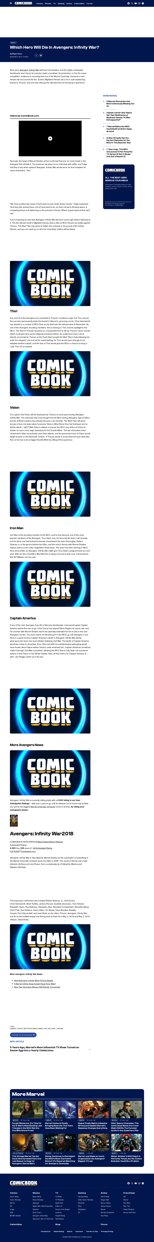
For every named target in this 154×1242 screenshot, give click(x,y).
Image (12, 1209)
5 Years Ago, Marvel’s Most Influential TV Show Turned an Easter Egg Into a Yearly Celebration (44, 1049)
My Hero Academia (107, 1212)
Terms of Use (118, 203)
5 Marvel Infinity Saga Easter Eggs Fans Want (35, 983)
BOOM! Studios (15, 1216)
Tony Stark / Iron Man (55, 1028)
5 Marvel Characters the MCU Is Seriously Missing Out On (120, 103)
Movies (48, 4)
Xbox (80, 1206)
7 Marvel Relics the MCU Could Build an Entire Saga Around (119, 129)
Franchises (129, 1193)
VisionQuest (59, 1219)
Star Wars (126, 1203)
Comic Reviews (15, 1200)
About (69, 1231)
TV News (58, 1197)
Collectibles (79, 4)
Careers (79, 1231)
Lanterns (58, 1212)
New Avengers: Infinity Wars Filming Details (33, 980)
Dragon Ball (105, 1200)
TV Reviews (59, 1200)
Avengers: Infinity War (29, 70)
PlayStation (82, 1209)
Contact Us (45, 1231)
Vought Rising (60, 1216)
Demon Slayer (106, 1203)
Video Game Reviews (85, 1200)
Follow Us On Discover (22, 1035)
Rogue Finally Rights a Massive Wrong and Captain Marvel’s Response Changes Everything (92, 1125)
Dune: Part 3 (37, 1212)
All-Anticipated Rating (42, 848)
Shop (57, 1224)
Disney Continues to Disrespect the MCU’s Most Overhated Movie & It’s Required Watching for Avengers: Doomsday (60, 1160)
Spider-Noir (59, 1203)
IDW (11, 1212)
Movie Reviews (38, 1200)
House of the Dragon (62, 1209)
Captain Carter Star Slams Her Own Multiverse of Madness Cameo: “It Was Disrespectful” (119, 116)
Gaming (61, 4)
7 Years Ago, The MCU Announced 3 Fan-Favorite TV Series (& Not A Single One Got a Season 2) (119, 153)
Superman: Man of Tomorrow (43, 1219)
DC (11, 1206)
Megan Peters (17, 54)
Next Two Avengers (23, 987)
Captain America (32, 1028)
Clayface (36, 1209)
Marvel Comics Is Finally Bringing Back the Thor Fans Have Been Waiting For (59, 1125)
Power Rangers (128, 1209)
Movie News (37, 1197)
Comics (39, 4)
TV (54, 4)
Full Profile (14, 851)
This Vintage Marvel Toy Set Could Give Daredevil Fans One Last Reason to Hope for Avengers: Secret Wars (26, 1160)
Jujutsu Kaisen (106, 1206)
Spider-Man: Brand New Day (43, 1206)
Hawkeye (40, 1028)
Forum (90, 4)
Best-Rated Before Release (50, 841)
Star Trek (126, 1206)
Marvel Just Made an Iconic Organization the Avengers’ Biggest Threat (91, 1158)
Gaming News (83, 1197)
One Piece (104, 1216)
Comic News (14, 1197)
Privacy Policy (119, 205)
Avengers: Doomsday (40, 1216)
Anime (69, 4)
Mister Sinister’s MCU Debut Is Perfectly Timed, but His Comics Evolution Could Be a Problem (126, 1158)
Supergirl (36, 1203)
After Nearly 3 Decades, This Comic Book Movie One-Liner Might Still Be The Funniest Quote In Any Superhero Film (125, 1127)
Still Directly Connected (49, 987)
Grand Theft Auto (129, 1212)
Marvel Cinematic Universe (43, 806)
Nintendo (81, 1203)
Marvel (13, 43)
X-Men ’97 (58, 1206)
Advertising (59, 1231)
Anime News (105, 1197)
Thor (45, 1028)
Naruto (103, 1209)
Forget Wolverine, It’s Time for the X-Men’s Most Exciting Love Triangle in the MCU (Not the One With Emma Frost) (27, 1127)
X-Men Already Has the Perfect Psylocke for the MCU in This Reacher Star (118, 140)
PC (79, 1212)
